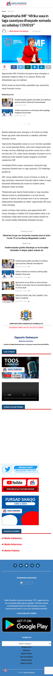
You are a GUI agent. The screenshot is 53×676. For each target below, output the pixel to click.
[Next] (29, 124)
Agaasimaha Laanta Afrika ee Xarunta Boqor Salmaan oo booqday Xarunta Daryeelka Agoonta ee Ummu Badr (33, 285)
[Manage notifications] (5, 671)
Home (4, 11)
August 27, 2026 (21, 115)
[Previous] (24, 124)
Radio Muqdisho (29, 673)
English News (26, 654)
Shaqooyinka (26, 660)
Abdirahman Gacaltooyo (18, 31)
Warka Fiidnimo (12, 550)
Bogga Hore (26, 647)
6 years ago (36, 31)
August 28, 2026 (21, 105)
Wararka (11, 11)
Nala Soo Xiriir (26, 663)
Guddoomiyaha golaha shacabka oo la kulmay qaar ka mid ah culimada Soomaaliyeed (33, 101)
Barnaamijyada (26, 657)
